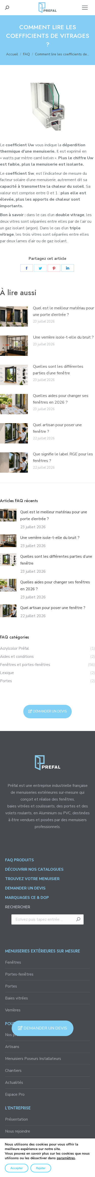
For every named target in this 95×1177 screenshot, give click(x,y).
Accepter (16, 1168)
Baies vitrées (16, 998)
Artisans (12, 1046)
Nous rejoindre (17, 1131)
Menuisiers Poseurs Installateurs (33, 1058)
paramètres (66, 1158)
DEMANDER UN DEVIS (45, 1028)
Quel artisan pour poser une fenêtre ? (57, 428)
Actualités (14, 1082)
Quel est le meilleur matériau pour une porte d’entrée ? (63, 311)
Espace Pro (15, 1094)
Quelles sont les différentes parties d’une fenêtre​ (58, 370)
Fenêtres (13, 962)
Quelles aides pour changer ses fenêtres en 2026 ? (60, 399)
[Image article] (14, 316)
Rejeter (41, 1168)
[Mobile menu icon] (85, 8)
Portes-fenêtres (19, 974)
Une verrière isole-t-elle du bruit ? (63, 337)
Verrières (13, 1010)
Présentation (16, 1119)
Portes (11, 986)
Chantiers (13, 1070)
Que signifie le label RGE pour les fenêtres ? (63, 457)
